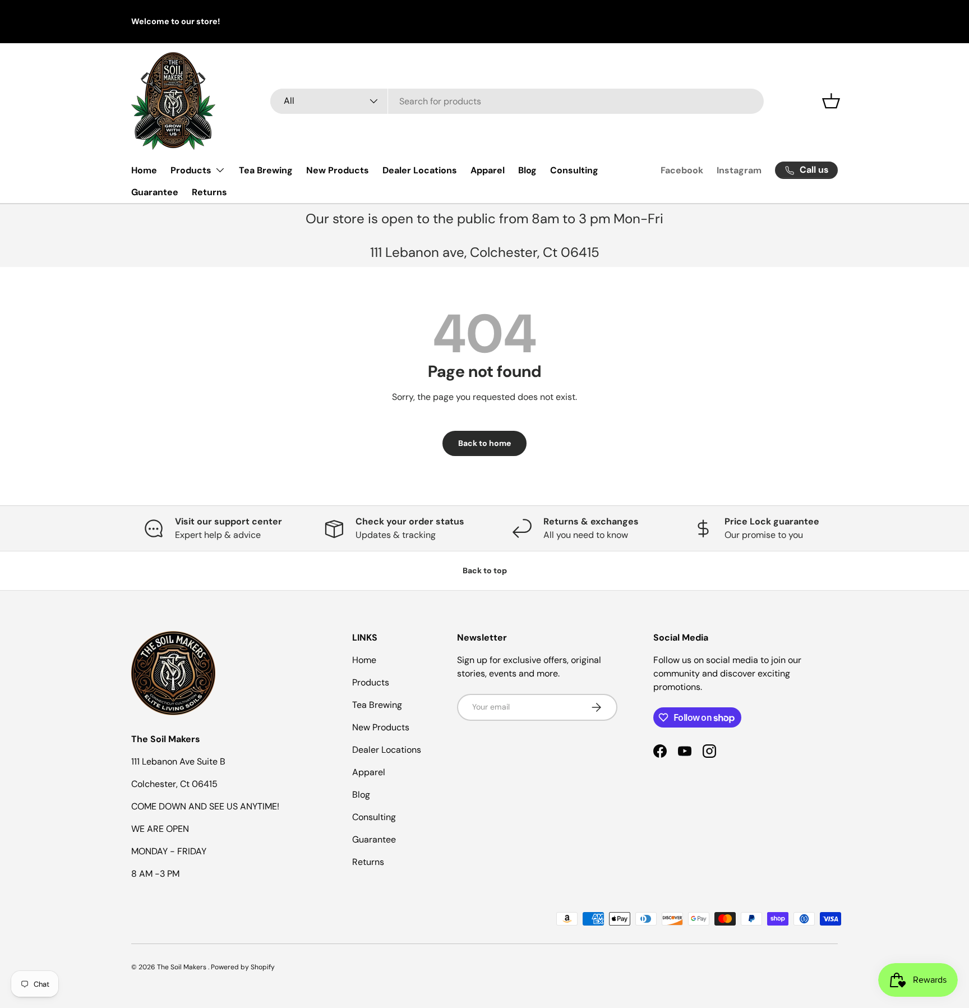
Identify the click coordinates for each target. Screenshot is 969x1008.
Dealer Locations (419, 170)
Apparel (487, 170)
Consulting (574, 170)
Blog (527, 170)
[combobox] (517, 101)
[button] (831, 101)
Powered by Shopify (243, 967)
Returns (209, 192)
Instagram (739, 170)
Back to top (485, 570)
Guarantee (154, 192)
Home (144, 170)
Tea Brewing (266, 170)
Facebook (682, 170)
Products (190, 170)
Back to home (484, 443)
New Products (337, 170)
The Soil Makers (182, 967)
